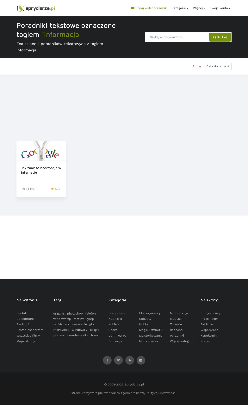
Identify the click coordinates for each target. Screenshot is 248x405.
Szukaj (221, 37)
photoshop (75, 313)
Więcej (198, 8)
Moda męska (148, 341)
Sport (112, 330)
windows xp (62, 319)
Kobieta (114, 324)
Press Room (209, 319)
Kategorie (179, 8)
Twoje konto (219, 8)
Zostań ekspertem (30, 330)
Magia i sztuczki (151, 330)
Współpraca (209, 330)
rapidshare (61, 324)
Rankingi (22, 324)
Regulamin (209, 335)
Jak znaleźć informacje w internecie (41, 170)
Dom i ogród (117, 335)
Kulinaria (115, 319)
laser (94, 335)
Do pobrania (25, 319)
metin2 (78, 319)
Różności (176, 330)
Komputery (116, 313)
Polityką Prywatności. (161, 393)
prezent (59, 335)
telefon (90, 313)
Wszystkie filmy (28, 335)
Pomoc (206, 341)
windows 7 (80, 330)
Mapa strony (25, 341)
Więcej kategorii (181, 341)
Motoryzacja (179, 313)
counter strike (78, 335)
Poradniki (177, 335)
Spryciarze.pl (134, 384)
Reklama (207, 324)
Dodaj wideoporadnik (150, 8)
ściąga (94, 330)
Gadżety (145, 319)
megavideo (61, 330)
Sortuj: (197, 66)
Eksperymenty (149, 313)
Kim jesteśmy (211, 313)
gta (91, 324)
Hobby (144, 324)
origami (59, 313)
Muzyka (176, 319)
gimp (90, 319)
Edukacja (115, 341)
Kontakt (22, 313)
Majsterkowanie (150, 335)
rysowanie (79, 324)
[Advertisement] (124, 107)
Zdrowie (176, 324)
